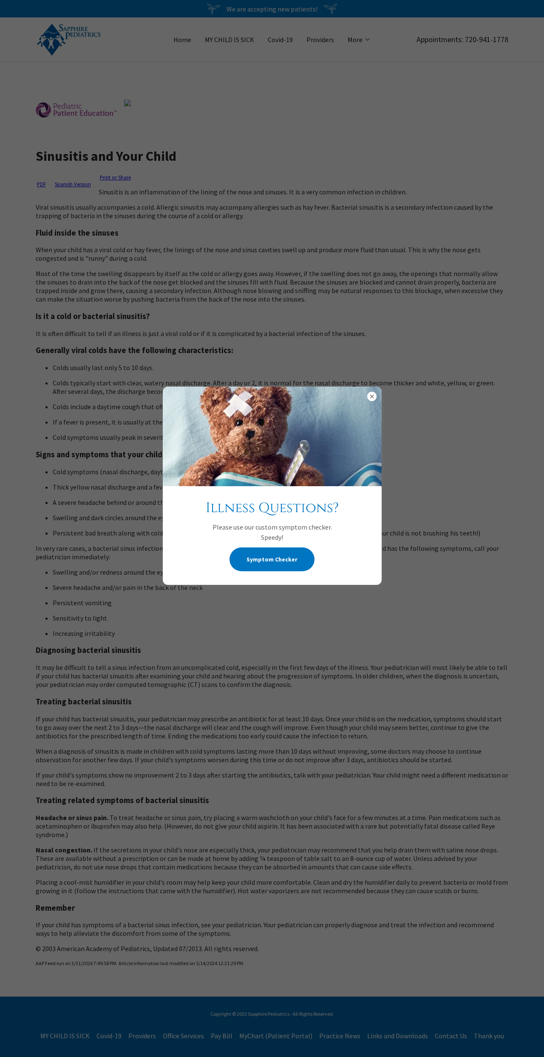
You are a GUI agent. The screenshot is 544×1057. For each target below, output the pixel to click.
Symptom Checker (272, 559)
